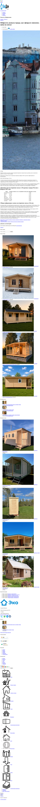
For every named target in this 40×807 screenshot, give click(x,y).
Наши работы (7, 614)
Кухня (3, 662)
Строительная (4, 654)
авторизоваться (19, 225)
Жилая (3, 650)
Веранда (3, 659)
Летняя (3, 652)
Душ (3, 661)
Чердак (3, 658)
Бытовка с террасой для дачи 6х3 (13, 594)
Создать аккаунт (3, 799)
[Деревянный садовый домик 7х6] (18, 298)
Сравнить (4, 790)
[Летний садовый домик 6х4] (18, 331)
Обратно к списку (3, 220)
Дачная (3, 649)
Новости (5, 19)
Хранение (4, 653)
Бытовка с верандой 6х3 (12, 593)
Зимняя (3, 651)
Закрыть (1, 227)
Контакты (2, 614)
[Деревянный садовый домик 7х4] (18, 266)
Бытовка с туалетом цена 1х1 (13, 595)
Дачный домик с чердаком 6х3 (13, 597)
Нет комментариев (9, 405)
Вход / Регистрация (5, 791)
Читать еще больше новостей (5, 632)
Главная (1, 19)
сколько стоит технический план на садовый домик (11, 404)
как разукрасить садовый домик (8, 409)
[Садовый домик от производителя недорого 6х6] (18, 363)
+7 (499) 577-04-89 (7, 611)
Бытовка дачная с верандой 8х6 (13, 596)
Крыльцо (4, 663)
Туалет (3, 660)
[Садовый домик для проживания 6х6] (18, 396)
